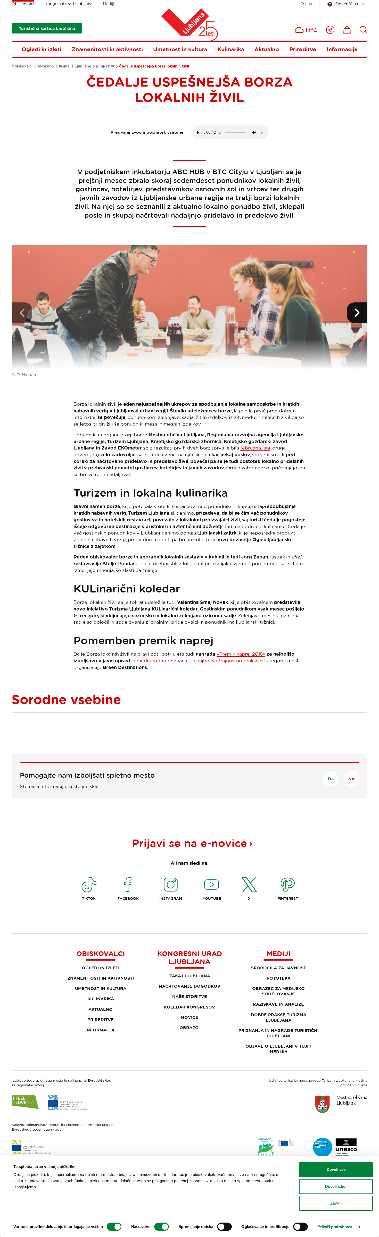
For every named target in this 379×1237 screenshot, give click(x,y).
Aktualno (266, 49)
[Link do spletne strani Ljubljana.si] (341, 1104)
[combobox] (347, 4)
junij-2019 (105, 66)
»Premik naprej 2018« (241, 653)
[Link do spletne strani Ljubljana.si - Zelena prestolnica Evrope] (276, 1148)
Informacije (342, 49)
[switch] (161, 1227)
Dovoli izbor (336, 1186)
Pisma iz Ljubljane (75, 66)
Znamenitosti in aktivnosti (107, 49)
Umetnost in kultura (180, 49)
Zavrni (336, 1203)
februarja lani (255, 447)
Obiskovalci (23, 4)
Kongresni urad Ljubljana (69, 4)
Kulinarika (230, 49)
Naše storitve (189, 996)
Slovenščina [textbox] (346, 4)
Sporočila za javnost (278, 967)
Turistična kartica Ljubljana (47, 28)
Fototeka (279, 978)
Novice (189, 1017)
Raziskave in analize (278, 1004)
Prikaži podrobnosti (336, 1227)
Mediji (108, 4)
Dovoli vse (336, 1169)
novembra (85, 454)
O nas (306, 4)
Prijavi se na (189, 843)
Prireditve (302, 49)
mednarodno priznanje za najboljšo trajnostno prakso (198, 660)
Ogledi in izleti (41, 49)
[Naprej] (357, 312)
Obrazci (189, 1027)
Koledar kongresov (189, 1007)
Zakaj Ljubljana (189, 975)
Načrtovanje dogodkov (189, 986)
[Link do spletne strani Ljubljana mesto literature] (335, 1147)
